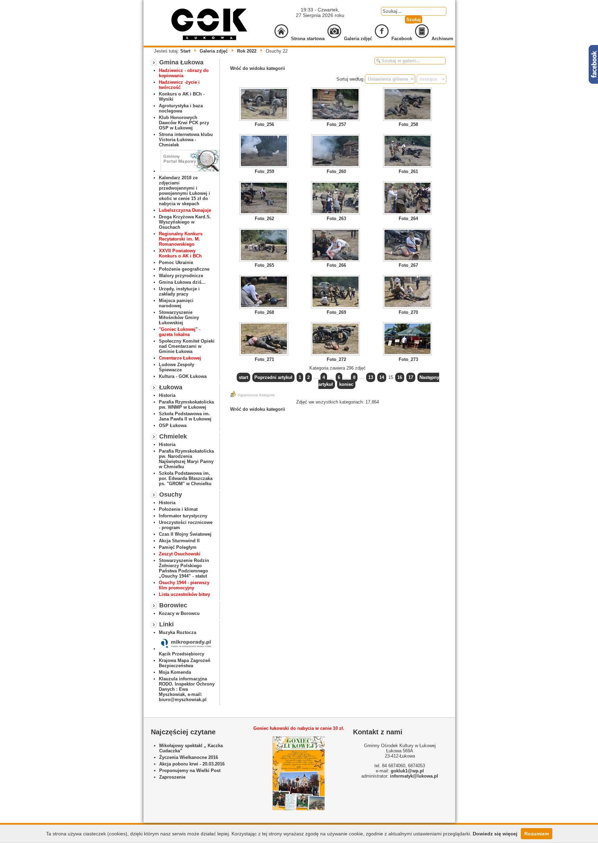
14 (381, 377)
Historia (167, 395)
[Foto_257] (336, 105)
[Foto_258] (408, 105)
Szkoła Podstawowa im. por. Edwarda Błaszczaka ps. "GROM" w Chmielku (185, 478)
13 (370, 377)
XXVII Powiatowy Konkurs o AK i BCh (180, 253)
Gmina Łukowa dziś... (182, 282)
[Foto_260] (336, 151)
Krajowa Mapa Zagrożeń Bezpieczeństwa (184, 663)
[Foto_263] (336, 198)
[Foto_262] (264, 198)
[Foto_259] (264, 151)
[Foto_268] (264, 292)
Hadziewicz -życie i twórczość (179, 85)
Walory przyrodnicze (181, 275)
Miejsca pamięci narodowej (176, 303)
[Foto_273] (408, 339)
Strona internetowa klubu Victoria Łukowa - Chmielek (186, 139)
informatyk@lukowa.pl (414, 776)
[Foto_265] (264, 245)
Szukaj (413, 19)
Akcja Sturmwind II (179, 540)
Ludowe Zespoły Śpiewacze (176, 367)
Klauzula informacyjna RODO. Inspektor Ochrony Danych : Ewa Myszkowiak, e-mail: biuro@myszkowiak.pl (187, 689)
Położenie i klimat (178, 509)
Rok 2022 (246, 51)
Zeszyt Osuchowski (179, 553)
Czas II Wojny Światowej (185, 534)
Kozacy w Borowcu (179, 613)
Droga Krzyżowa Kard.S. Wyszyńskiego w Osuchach (185, 222)
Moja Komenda (175, 672)
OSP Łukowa (173, 425)
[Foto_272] (336, 339)
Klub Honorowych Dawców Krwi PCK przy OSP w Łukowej (184, 122)
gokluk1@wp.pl (407, 770)
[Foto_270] (408, 292)
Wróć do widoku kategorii (257, 68)
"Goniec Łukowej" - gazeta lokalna (179, 332)
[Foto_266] (336, 245)
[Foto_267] (408, 245)
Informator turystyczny (183, 515)
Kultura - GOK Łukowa (183, 376)
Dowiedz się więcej (495, 833)
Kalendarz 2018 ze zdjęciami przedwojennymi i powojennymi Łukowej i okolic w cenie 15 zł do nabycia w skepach (184, 190)
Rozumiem (536, 833)
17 (410, 377)
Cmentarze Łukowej (180, 358)
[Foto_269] (336, 292)
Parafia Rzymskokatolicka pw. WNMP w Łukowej (186, 404)
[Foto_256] (264, 105)
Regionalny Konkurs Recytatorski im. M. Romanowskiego (180, 239)
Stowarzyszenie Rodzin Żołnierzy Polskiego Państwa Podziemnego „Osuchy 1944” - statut (184, 568)
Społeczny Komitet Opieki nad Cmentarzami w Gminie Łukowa (187, 346)
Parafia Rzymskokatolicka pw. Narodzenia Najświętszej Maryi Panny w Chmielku (186, 458)
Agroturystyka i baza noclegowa (181, 108)
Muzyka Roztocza (177, 632)
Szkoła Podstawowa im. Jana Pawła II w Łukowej (185, 416)
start (243, 377)
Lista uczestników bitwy (184, 594)
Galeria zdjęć (214, 51)
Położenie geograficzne (184, 269)
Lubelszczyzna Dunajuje (185, 210)
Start (185, 51)
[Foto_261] (408, 151)
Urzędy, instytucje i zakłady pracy (179, 291)
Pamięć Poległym (178, 547)
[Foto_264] (408, 198)
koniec (346, 384)
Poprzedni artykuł (273, 377)
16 (399, 377)
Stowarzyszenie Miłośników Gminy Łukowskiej (179, 317)
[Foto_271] (264, 339)
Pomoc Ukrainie (176, 262)
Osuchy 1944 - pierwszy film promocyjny (184, 585)
